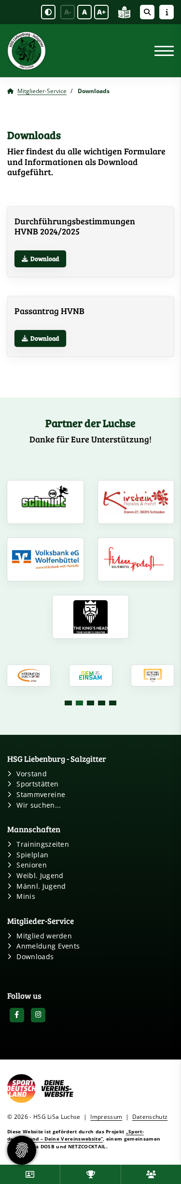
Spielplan (32, 854)
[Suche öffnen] (147, 12)
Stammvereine (40, 794)
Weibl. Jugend (39, 875)
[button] (68, 703)
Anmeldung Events (48, 945)
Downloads (35, 956)
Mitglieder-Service (42, 91)
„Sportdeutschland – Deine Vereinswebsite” (75, 1135)
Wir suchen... (38, 805)
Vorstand (31, 773)
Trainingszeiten (42, 844)
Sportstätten (37, 783)
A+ (101, 11)
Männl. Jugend (41, 886)
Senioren (31, 864)
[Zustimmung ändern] (21, 1150)
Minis (25, 896)
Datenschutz (150, 1116)
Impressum (106, 1116)
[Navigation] (160, 50)
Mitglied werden (44, 935)
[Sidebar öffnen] (166, 12)
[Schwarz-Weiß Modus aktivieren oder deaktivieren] (48, 12)
